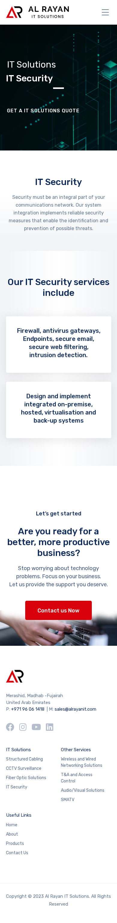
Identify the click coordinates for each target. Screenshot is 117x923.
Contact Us (17, 852)
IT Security (16, 787)
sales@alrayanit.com (75, 709)
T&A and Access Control (76, 778)
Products (15, 843)
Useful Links (19, 815)
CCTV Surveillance (23, 768)
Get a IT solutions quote (43, 111)
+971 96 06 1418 (27, 709)
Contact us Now (59, 610)
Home (11, 824)
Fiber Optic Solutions (26, 777)
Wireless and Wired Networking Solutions (81, 762)
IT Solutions (18, 749)
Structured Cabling (24, 759)
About (12, 834)
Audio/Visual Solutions (82, 790)
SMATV (67, 799)
